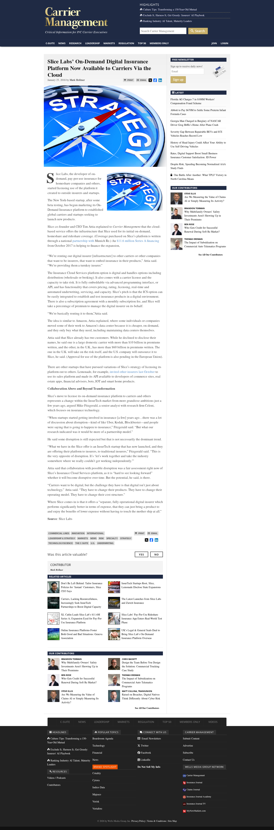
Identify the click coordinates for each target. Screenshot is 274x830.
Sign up (178, 80)
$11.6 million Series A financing (138, 241)
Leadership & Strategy (61, 538)
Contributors (53, 785)
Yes (141, 554)
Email (143, 80)
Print (130, 80)
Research (75, 43)
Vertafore (97, 808)
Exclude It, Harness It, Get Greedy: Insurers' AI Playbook (173, 15)
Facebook (145, 752)
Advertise (188, 745)
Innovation (78, 533)
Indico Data (98, 787)
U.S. (93, 543)
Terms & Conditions (156, 821)
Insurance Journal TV (196, 803)
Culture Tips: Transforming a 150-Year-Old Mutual (170, 9)
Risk (101, 538)
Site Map (172, 821)
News (61, 43)
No (156, 554)
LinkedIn (145, 759)
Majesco (96, 794)
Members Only (159, 43)
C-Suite (50, 43)
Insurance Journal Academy (199, 796)
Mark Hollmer (77, 80)
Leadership (92, 43)
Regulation (126, 43)
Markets (109, 43)
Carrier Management (196, 775)
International (95, 533)
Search (199, 31)
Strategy (125, 538)
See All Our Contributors (147, 708)
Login (224, 43)
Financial (97, 752)
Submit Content (191, 738)
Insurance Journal (194, 782)
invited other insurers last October (132, 372)
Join (214, 43)
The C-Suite (81, 543)
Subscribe (188, 752)
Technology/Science (60, 543)
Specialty (112, 538)
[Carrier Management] (89, 17)
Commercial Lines (58, 533)
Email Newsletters (151, 738)
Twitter (144, 745)
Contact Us (188, 759)
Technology (98, 745)
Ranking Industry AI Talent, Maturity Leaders (167, 21)
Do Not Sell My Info (149, 767)
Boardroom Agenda (102, 738)
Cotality (96, 773)
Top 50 (142, 43)
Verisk (95, 801)
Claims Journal (193, 789)
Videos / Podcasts (56, 777)
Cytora (96, 780)
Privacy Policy (138, 821)
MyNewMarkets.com (196, 810)
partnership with (83, 241)
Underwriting (105, 543)
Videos (213, 722)
